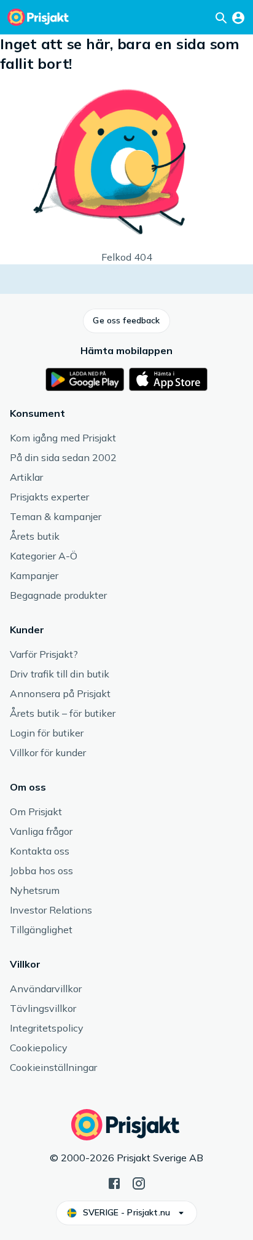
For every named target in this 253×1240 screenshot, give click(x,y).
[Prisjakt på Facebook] (114, 1182)
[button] (126, 321)
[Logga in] (238, 17)
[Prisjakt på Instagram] (138, 1182)
